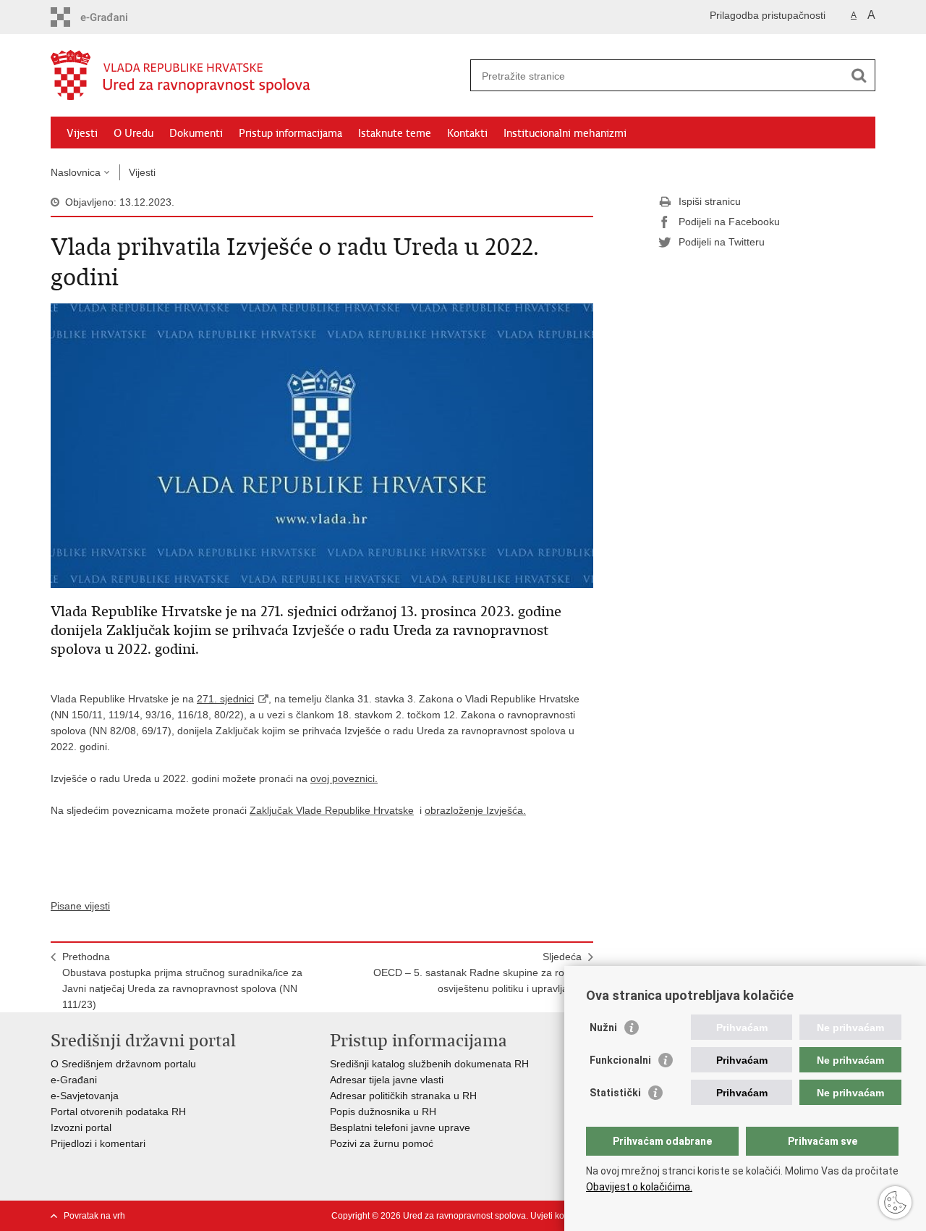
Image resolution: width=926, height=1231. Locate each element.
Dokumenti (196, 133)
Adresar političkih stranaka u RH (403, 1095)
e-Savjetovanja (85, 1095)
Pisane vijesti (80, 906)
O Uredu (133, 133)
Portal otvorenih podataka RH (120, 1111)
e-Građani (74, 1079)
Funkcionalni (620, 1060)
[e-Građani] (112, 17)
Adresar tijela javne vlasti (386, 1079)
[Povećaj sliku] (322, 444)
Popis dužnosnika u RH (383, 1111)
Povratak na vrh (94, 1216)
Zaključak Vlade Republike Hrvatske (332, 810)
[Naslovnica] (257, 76)
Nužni (603, 1027)
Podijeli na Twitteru (722, 242)
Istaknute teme (394, 133)
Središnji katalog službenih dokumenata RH (429, 1064)
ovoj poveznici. (344, 778)
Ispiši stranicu (710, 201)
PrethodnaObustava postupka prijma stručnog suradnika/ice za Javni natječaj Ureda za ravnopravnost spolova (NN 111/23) (182, 980)
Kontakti (467, 133)
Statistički (615, 1092)
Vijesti (82, 133)
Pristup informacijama (290, 133)
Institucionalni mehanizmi (565, 133)
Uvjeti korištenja (561, 1216)
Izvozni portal (81, 1127)
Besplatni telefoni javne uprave (400, 1127)
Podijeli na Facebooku (729, 221)
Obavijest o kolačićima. (639, 1187)
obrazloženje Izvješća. (475, 810)
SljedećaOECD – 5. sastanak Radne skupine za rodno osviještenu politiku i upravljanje (477, 972)
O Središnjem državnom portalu (123, 1064)
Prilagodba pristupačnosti (767, 15)
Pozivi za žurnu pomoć (381, 1143)
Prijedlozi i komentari (98, 1143)
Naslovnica (76, 172)
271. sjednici (225, 699)
